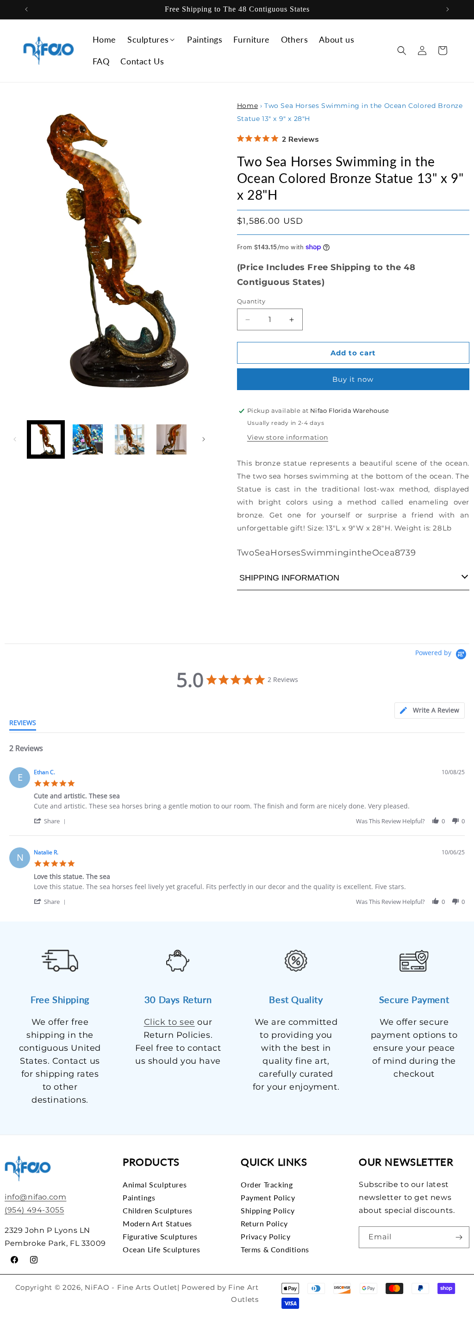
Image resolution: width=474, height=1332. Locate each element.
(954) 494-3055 (34, 1210)
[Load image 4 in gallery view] (171, 439)
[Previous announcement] (26, 9)
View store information (287, 437)
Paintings (139, 1197)
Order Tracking (267, 1184)
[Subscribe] (459, 1237)
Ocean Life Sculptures (161, 1249)
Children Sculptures (157, 1210)
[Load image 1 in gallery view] (45, 439)
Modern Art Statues (157, 1223)
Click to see (169, 1022)
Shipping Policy (268, 1210)
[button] (151, 40)
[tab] (429, 710)
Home (247, 105)
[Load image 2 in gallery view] (87, 439)
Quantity (251, 301)
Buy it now (353, 379)
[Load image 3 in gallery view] (129, 439)
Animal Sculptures (155, 1184)
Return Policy (264, 1223)
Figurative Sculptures (160, 1236)
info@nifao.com (35, 1197)
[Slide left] (15, 439)
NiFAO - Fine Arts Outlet (131, 1287)
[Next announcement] (447, 9)
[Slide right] (203, 439)
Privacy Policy (265, 1236)
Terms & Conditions (275, 1249)
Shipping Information (289, 577)
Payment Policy (268, 1197)
